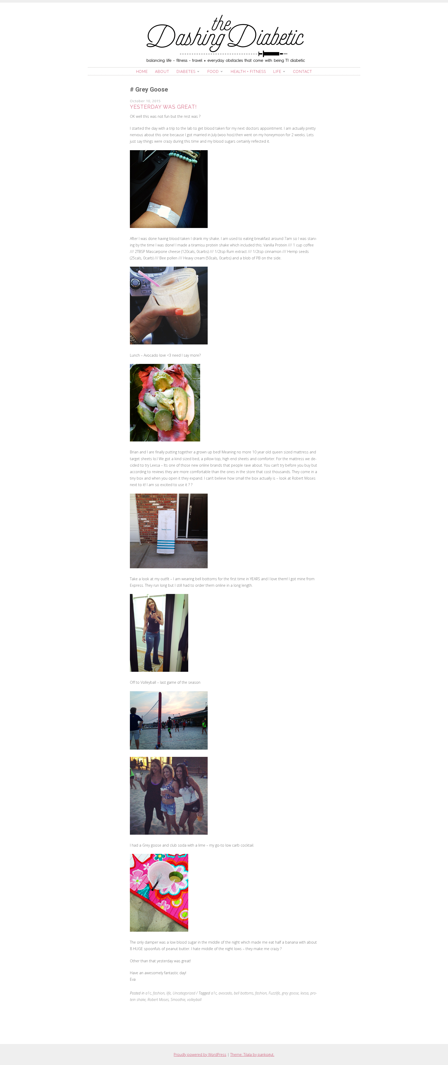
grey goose (290, 993)
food (213, 72)
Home (142, 72)
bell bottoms (243, 993)
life (277, 72)
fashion (159, 993)
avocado (225, 993)
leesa (304, 993)
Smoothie (178, 999)
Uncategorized (184, 993)
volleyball (194, 999)
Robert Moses (158, 999)
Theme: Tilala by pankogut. (252, 1054)
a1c (148, 993)
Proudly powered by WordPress (200, 1054)
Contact (302, 72)
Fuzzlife (274, 993)
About (162, 72)
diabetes (186, 72)
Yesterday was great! (163, 107)
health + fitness (248, 72)
